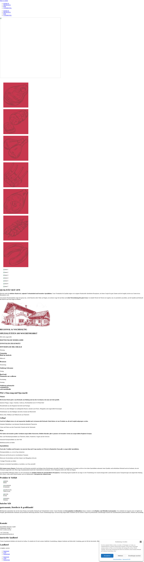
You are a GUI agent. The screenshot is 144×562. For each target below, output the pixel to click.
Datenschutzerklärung (117, 559)
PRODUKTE (7, 5)
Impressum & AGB (126, 559)
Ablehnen (120, 555)
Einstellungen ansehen (134, 555)
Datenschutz (6, 554)
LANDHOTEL (7, 8)
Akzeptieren (107, 555)
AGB (4, 552)
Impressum (6, 551)
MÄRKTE (6, 3)
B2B (4, 6)
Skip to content (4, 0)
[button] (141, 542)
